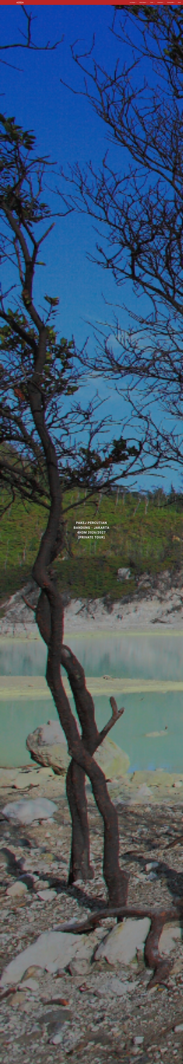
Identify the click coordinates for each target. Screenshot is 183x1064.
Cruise (151, 2)
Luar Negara (132, 2)
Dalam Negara (142, 2)
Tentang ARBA (170, 2)
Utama (179, 2)
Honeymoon (160, 2)
